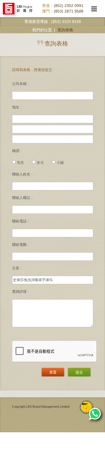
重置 (53, 372)
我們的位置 (42, 30)
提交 (79, 372)
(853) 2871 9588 (68, 11)
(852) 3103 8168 (66, 21)
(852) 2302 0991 (68, 5)
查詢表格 (65, 30)
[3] (52, 313)
